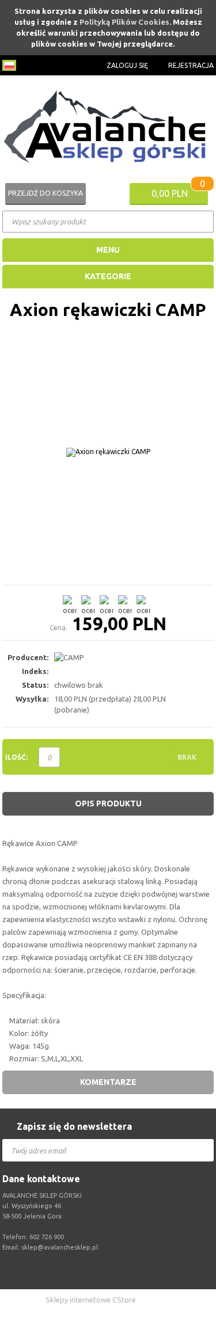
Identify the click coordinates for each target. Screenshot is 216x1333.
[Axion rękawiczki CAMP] (108, 452)
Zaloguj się (127, 65)
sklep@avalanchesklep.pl (59, 1247)
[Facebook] (111, 1271)
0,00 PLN (169, 193)
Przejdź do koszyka (45, 193)
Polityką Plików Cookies (124, 22)
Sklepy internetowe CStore (91, 1300)
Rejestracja (191, 65)
